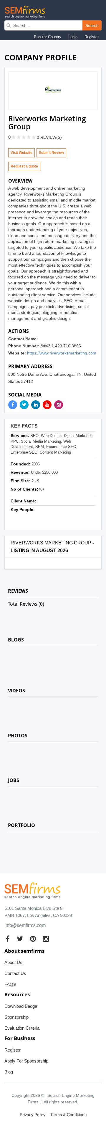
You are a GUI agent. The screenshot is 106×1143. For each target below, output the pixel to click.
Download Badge (20, 1006)
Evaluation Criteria (21, 1028)
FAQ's (10, 984)
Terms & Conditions (68, 1114)
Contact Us (15, 973)
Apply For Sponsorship (26, 1060)
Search (92, 25)
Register (92, 37)
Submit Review (51, 153)
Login (72, 37)
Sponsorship (16, 1017)
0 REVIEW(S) (49, 137)
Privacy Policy (32, 1114)
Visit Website (21, 153)
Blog (8, 1071)
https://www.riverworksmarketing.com (61, 353)
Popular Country (47, 37)
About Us (13, 962)
